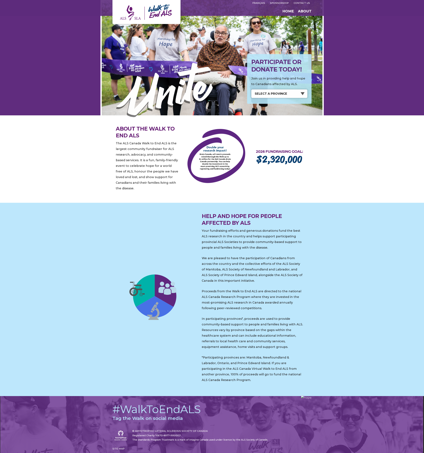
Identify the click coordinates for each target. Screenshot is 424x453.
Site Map (118, 448)
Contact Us (302, 2)
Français (258, 2)
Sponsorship (279, 2)
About (305, 11)
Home (288, 11)
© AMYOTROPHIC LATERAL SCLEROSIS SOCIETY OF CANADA (170, 430)
